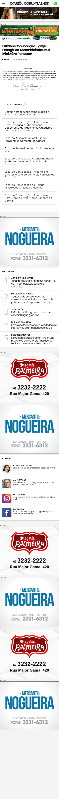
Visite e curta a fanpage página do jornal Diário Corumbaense (33, 512)
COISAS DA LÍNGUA (22, 465)
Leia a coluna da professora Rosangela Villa (34, 468)
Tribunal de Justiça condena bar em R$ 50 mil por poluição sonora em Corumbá (33, 283)
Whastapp (55, 4)
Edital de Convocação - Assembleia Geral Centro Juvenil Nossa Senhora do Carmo (28, 198)
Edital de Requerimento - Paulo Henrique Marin (29, 150)
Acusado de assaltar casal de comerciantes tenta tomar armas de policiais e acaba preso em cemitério (32, 299)
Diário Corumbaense (29, 3)
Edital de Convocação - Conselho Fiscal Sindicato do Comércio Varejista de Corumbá (29, 161)
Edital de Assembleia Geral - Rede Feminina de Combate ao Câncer (25, 139)
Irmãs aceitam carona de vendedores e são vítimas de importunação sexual (34, 326)
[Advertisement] (29, 768)
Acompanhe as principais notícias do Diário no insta (34, 498)
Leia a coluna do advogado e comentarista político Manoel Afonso (34, 483)
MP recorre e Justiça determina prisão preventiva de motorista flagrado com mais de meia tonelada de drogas (33, 340)
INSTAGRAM (19, 494)
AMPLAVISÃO (19, 480)
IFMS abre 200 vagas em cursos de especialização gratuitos (31, 313)
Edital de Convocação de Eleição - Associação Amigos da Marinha (25, 186)
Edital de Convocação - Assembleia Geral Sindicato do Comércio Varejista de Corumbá (29, 174)
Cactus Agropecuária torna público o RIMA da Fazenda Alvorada (27, 113)
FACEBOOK (18, 509)
